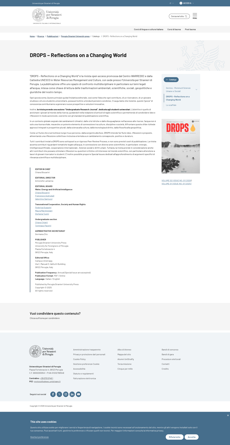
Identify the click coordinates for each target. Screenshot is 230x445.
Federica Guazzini (43, 207)
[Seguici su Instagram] (65, 394)
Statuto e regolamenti (83, 373)
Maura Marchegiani (43, 210)
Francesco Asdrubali (44, 195)
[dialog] (115, 428)
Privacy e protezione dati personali (89, 354)
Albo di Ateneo (124, 349)
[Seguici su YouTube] (78, 394)
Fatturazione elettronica (84, 378)
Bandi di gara (168, 354)
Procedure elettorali (171, 359)
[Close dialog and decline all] (228, 413)
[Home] (48, 16)
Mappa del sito (124, 354)
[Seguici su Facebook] (53, 394)
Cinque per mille (125, 368)
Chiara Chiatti (41, 222)
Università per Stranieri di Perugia (46, 3)
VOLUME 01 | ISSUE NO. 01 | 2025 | (176, 183)
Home (32, 36)
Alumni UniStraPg (126, 359)
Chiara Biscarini (42, 192)
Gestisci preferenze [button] (39, 437)
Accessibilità (79, 368)
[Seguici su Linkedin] (72, 394)
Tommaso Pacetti (43, 225)
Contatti (165, 364)
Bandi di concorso (170, 349)
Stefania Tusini (42, 214)
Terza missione (125, 364)
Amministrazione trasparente (87, 349)
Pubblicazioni (52, 36)
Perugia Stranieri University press (75, 36)
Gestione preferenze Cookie (86, 364)
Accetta (191, 437)
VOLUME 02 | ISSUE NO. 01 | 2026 (176, 180)
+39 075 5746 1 (46, 378)
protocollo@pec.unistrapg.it (47, 381)
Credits (165, 368)
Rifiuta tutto (174, 437)
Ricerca (40, 36)
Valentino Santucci (43, 199)
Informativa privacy (154, 430)
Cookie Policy (79, 359)
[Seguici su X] (59, 394)
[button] (172, 3)
